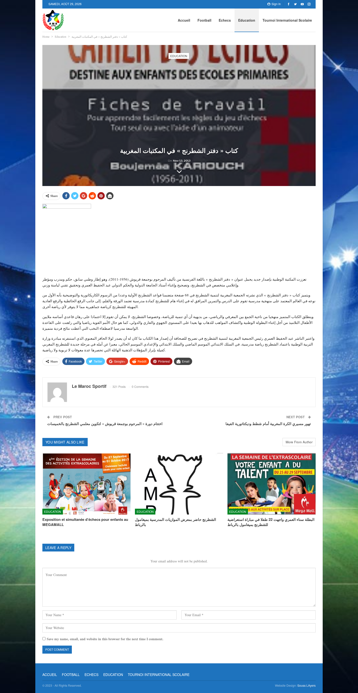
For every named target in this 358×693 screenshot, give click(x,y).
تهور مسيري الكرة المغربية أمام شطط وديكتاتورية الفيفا (268, 423)
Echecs (225, 20)
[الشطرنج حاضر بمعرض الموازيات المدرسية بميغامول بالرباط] (179, 484)
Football (204, 20)
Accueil (184, 20)
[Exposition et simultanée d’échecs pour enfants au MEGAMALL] (86, 484)
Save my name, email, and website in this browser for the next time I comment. (105, 638)
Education (246, 20)
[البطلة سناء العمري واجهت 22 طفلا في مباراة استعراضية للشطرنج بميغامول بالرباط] (271, 484)
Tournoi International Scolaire (287, 20)
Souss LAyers (306, 685)
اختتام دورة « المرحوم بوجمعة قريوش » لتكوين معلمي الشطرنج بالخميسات (104, 423)
